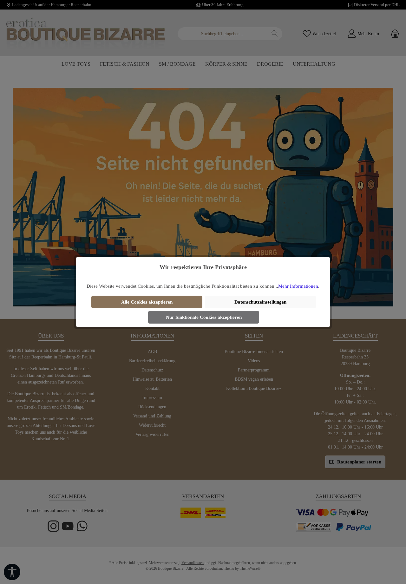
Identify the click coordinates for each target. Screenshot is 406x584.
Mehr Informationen (298, 286)
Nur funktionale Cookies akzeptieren (204, 317)
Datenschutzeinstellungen (260, 302)
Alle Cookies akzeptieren (147, 302)
